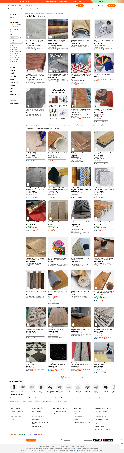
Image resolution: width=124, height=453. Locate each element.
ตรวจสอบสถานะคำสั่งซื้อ (100, 416)
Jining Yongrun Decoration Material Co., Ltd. (103, 79)
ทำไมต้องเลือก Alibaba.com (17, 411)
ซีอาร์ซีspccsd (14, 398)
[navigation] (16, 195)
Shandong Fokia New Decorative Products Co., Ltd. (81, 334)
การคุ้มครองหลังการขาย (37, 419)
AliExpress (41, 446)
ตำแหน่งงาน (14, 419)
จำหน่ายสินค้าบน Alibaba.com (101, 411)
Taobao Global (68, 446)
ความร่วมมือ (97, 423)
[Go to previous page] (57, 377)
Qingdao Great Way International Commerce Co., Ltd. (104, 229)
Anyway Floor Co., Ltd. (76, 160)
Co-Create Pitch (14, 414)
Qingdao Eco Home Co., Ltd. (77, 265)
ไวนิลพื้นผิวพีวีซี (30, 125)
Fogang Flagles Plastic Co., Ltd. (32, 229)
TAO (73, 446)
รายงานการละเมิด (78, 424)
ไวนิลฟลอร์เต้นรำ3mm (104, 398)
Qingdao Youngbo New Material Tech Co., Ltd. (104, 48)
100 (80, 377)
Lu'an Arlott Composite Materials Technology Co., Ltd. (58, 265)
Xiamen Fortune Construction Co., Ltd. (56, 196)
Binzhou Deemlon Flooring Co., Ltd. (79, 83)
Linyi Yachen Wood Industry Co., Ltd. (34, 196)
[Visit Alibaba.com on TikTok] (110, 429)
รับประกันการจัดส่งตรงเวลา (38, 416)
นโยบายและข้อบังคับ (36, 426)
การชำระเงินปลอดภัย (36, 411)
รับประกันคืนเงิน (35, 414)
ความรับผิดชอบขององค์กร (17, 416)
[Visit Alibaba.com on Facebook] (96, 429)
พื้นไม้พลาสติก (104, 125)
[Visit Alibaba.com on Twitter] (101, 429)
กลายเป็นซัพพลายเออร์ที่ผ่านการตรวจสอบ (103, 420)
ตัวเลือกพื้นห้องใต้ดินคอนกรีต (67, 125)
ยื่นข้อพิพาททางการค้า (79, 416)
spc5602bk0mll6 (84, 398)
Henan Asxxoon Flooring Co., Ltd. (101, 120)
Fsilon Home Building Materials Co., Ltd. (34, 115)
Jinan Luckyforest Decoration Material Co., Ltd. (58, 229)
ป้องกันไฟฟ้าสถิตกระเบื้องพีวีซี (26, 398)
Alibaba (26, 13)
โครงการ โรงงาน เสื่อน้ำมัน (27, 401)
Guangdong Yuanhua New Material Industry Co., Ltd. (58, 48)
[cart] (95, 5)
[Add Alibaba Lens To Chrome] (31, 440)
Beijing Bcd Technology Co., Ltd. (101, 162)
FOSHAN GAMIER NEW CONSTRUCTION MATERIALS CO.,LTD (36, 159)
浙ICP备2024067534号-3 (98, 450)
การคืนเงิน (76, 419)
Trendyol (77, 446)
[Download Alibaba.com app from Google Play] (108, 440)
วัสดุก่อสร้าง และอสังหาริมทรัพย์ (37, 13)
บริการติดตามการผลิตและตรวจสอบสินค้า (40, 423)
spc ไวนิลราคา (39, 398)
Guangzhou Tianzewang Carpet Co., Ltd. (57, 159)
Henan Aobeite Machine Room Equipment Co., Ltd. (104, 264)
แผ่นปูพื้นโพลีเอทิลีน (48, 401)
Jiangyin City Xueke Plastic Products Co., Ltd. (81, 46)
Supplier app (67, 440)
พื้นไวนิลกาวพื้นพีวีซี (60, 398)
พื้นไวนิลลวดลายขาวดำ (53, 125)
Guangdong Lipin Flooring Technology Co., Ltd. (104, 196)
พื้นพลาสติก (38, 401)
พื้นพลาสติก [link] (60, 13)
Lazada (62, 446)
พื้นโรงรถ (66, 401)
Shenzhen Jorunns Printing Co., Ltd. (56, 369)
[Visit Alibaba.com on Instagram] (104, 429)
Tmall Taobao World (55, 446)
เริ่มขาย (96, 414)
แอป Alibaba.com (88, 440)
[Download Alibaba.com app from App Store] (97, 440)
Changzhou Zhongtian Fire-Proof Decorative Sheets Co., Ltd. (81, 297)
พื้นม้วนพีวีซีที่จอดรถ (41, 125)
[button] (76, 5)
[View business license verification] (75, 451)
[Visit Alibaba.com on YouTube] (107, 429)
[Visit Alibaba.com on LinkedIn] (98, 429)
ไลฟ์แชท (76, 414)
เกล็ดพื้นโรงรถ (30, 128)
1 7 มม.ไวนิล (94, 398)
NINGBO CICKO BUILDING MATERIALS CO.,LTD (36, 297)
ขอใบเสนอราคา (56, 414)
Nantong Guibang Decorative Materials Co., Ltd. (36, 48)
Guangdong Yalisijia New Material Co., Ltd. (35, 369)
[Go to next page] (82, 377)
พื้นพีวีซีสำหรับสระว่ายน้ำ (82, 125)
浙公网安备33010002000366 (85, 450)
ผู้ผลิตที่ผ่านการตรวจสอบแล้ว (59, 411)
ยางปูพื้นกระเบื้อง (56, 128)
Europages (82, 446)
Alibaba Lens (16, 440)
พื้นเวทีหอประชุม (14, 401)
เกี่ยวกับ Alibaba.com (15, 408)
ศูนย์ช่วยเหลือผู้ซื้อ (78, 411)
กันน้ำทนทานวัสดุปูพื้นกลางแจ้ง (43, 128)
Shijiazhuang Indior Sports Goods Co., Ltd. (80, 232)
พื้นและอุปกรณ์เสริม (51, 13)
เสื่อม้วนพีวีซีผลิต (49, 398)
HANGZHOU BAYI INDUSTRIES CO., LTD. (34, 264)
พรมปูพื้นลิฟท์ (58, 401)
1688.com (47, 446)
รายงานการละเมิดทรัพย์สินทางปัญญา (82, 422)
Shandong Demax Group (99, 371)
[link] (122, 439)
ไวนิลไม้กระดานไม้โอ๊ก (72, 398)
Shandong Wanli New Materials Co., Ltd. (102, 337)
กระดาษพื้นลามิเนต (94, 125)
